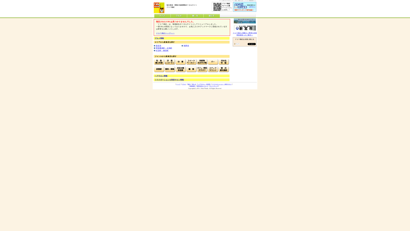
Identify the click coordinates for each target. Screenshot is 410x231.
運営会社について (202, 86)
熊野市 (186, 46)
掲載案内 (192, 86)
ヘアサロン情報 (161, 76)
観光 (189, 84)
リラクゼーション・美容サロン (222, 84)
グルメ (184, 84)
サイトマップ (214, 86)
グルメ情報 (159, 38)
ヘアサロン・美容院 (204, 84)
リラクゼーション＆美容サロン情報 (169, 80)
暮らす (194, 84)
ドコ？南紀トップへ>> (165, 33)
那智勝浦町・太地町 (164, 48)
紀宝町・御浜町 (162, 50)
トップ (178, 84)
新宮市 (158, 46)
